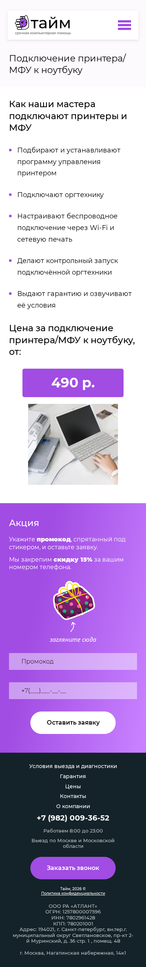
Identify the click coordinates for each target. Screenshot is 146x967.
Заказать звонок (73, 867)
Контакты (73, 796)
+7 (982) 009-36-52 (73, 817)
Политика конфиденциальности (73, 893)
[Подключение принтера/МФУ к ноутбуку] (45, 25)
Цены (73, 786)
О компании (73, 806)
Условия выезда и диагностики (73, 766)
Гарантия (73, 776)
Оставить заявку (73, 722)
